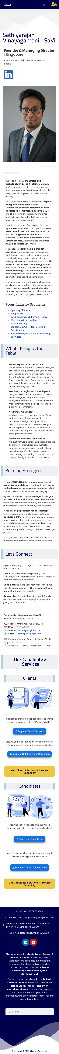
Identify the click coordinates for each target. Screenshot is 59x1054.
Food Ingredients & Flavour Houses (29, 316)
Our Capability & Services (30, 662)
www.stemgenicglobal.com (27, 633)
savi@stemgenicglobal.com (27, 630)
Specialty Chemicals (21, 310)
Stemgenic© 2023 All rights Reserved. (29, 1051)
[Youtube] (33, 942)
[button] (44, 4)
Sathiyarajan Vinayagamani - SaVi (29, 37)
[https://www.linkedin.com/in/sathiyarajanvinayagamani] (40, 615)
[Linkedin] (25, 942)
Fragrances (17, 313)
